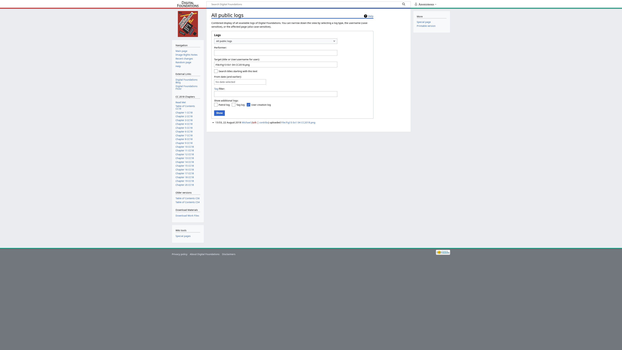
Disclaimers (228, 254)
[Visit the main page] (187, 23)
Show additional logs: (226, 100)
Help (370, 16)
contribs (263, 122)
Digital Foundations (188, 4)
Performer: (220, 47)
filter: (219, 88)
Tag (216, 88)
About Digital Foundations (204, 254)
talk (254, 122)
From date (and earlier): (228, 76)
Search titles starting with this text (238, 71)
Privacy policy (179, 254)
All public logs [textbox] (224, 41)
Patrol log (224, 104)
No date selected (225, 81)
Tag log (240, 104)
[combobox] (275, 41)
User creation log (261, 104)
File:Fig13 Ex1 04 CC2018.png (298, 122)
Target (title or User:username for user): (237, 59)
